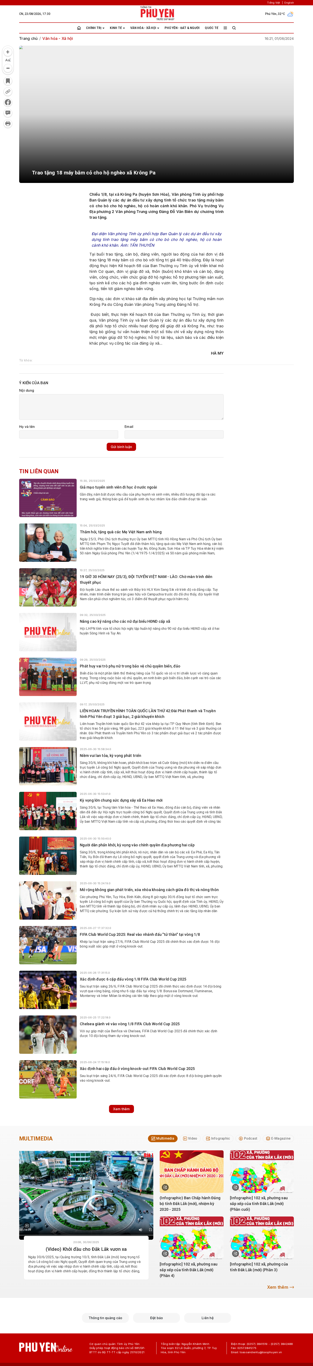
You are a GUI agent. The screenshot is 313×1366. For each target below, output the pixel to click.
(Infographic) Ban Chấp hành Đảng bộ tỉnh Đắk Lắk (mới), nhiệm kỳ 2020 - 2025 (190, 1204)
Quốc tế (211, 28)
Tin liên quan (39, 471)
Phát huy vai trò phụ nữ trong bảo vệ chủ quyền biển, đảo (130, 666)
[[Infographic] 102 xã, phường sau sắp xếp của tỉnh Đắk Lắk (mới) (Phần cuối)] (262, 1171)
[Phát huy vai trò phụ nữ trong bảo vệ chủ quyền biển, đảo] (48, 677)
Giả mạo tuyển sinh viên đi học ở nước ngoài (118, 487)
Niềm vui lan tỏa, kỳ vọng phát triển (110, 755)
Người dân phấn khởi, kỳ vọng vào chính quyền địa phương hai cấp (137, 845)
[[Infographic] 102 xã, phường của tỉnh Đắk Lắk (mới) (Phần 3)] (262, 1237)
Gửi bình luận (121, 447)
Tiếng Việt (273, 2)
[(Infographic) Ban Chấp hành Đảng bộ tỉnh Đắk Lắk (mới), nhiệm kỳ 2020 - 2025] (192, 1171)
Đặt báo (156, 1318)
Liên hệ (208, 1318)
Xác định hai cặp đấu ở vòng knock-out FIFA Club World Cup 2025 (137, 1068)
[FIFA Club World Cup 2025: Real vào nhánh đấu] (48, 945)
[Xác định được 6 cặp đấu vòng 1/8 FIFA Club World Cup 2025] (48, 990)
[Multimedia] (86, 1195)
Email (129, 426)
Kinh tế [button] (116, 28)
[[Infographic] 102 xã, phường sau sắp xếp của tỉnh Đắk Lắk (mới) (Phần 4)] (192, 1237)
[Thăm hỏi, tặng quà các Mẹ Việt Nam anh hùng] (48, 542)
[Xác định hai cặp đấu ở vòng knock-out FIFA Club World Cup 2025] (48, 1079)
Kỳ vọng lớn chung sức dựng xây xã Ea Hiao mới (121, 800)
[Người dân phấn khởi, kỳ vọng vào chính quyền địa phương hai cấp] (48, 856)
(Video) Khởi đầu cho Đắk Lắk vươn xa (86, 1249)
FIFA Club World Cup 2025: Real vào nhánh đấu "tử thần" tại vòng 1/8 (140, 934)
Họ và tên (27, 426)
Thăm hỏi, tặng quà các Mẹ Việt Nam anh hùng (121, 532)
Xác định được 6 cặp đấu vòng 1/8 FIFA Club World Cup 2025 (133, 979)
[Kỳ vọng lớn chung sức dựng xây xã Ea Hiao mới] (48, 811)
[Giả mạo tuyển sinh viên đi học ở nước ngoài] (48, 498)
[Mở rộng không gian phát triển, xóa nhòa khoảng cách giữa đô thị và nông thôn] (48, 900)
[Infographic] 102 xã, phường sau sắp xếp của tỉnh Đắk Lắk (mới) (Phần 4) (188, 1270)
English (289, 2)
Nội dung (26, 390)
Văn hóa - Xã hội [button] (143, 28)
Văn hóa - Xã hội (57, 38)
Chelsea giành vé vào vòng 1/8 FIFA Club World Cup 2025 (130, 1024)
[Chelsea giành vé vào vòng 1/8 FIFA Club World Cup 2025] (48, 1034)
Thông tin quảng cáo (105, 1318)
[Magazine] (26, 1225)
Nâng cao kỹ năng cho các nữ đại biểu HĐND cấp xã (125, 621)
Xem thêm (121, 1109)
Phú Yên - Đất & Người (182, 28)
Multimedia (36, 1138)
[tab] (163, 1138)
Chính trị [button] (93, 28)
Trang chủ (28, 38)
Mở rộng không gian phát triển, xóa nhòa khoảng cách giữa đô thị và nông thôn (149, 889)
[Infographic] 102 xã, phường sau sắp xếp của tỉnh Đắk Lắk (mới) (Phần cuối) (259, 1204)
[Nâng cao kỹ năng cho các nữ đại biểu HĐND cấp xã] (48, 632)
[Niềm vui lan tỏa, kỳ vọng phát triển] (48, 766)
